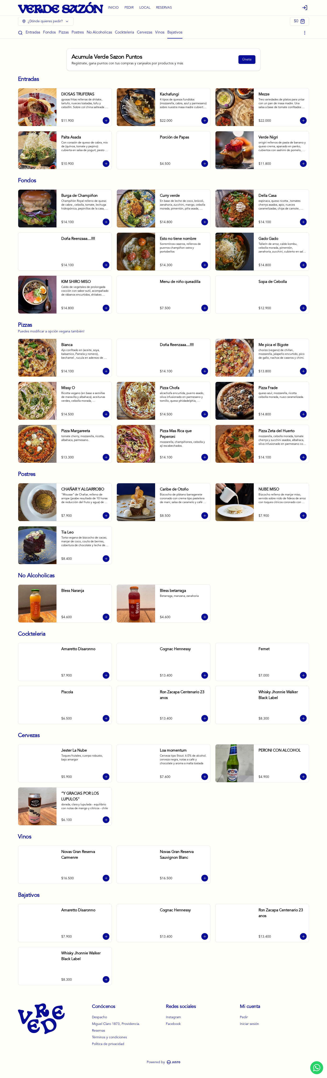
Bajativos (174, 32)
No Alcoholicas (99, 32)
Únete (247, 59)
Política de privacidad (108, 1044)
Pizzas (64, 32)
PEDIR (129, 7)
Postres (78, 32)
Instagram (173, 1017)
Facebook (173, 1024)
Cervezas (144, 32)
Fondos (49, 32)
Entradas (33, 32)
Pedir (244, 1017)
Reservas (98, 1030)
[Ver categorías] (304, 32)
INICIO (113, 7)
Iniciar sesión (249, 1024)
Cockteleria (124, 32)
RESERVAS (164, 7)
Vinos (159, 32)
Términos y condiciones (109, 1037)
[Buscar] (20, 32)
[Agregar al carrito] (106, 120)
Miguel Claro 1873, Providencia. (116, 1024)
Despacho (99, 1017)
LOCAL (144, 7)
